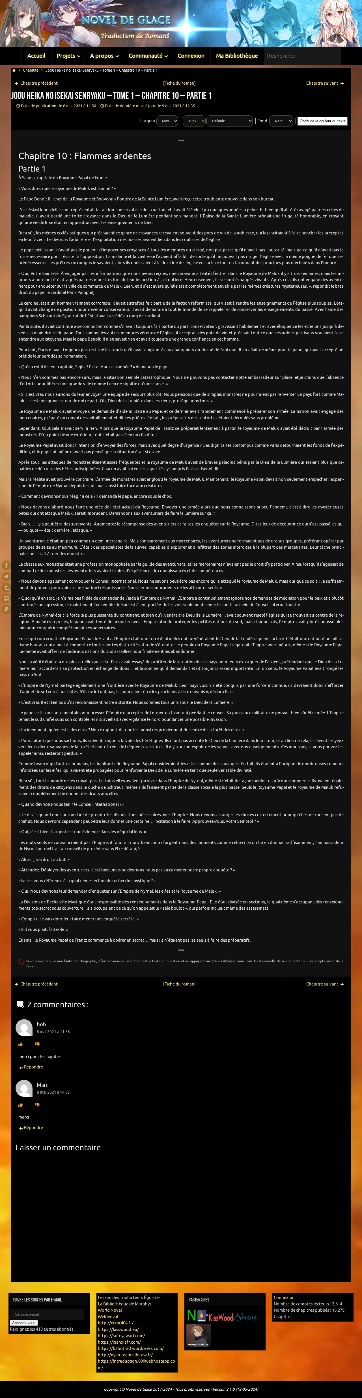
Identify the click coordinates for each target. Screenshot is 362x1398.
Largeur (148, 121)
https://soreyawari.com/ (121, 1336)
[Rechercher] (336, 56)
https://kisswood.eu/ (118, 1329)
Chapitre (30, 70)
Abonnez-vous (24, 1323)
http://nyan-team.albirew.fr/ (125, 1355)
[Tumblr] (6, 587)
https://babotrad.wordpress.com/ (131, 1348)
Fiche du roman (179, 83)
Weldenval (108, 1317)
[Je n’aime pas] (37, 1044)
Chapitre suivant (322, 83)
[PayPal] (6, 609)
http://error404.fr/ (115, 1323)
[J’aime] (20, 1044)
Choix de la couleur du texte (323, 121)
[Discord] (6, 598)
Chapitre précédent (39, 83)
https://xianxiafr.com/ (119, 1342)
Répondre (33, 1067)
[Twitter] (6, 576)
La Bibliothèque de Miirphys (125, 1304)
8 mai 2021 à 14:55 (53, 1092)
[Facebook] (6, 565)
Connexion (284, 1297)
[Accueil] (14, 70)
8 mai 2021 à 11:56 (53, 1031)
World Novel (110, 1310)
